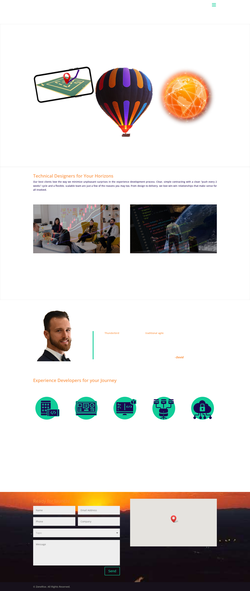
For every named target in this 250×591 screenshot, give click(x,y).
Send (112, 571)
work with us (125, 52)
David (180, 357)
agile (161, 333)
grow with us (125, 480)
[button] (175, 519)
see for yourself (125, 288)
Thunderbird (112, 333)
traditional (151, 333)
